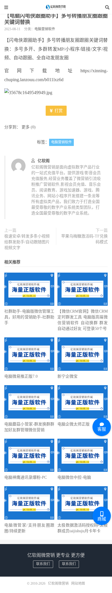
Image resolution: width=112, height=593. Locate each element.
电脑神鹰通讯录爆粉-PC (25, 477)
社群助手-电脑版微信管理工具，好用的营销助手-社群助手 (29, 317)
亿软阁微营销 (56, 7)
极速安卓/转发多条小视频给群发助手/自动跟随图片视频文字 (27, 242)
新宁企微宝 (67, 376)
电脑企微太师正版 (73, 424)
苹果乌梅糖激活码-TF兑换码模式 (84, 239)
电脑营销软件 (44, 29)
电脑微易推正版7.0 (21, 376)
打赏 (58, 111)
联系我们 (43, 564)
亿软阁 (44, 161)
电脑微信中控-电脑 (74, 477)
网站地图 (78, 583)
